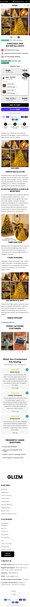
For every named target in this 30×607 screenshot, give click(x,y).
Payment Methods (6, 504)
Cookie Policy (5, 501)
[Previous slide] (3, 342)
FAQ (2, 540)
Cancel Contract (8, 554)
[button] (2, 5)
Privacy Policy (5, 498)
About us (3, 528)
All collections (5, 537)
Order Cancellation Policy (9, 514)
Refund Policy (5, 511)
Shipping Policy (5, 507)
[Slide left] (11, 37)
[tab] (7, 351)
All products (4, 534)
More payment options (15, 113)
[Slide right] (18, 37)
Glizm (12, 605)
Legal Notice (5, 492)
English (14, 594)
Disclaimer (4, 489)
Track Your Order (6, 543)
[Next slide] (27, 342)
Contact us (4, 531)
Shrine (21, 605)
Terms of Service (6, 495)
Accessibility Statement (5, 524)
